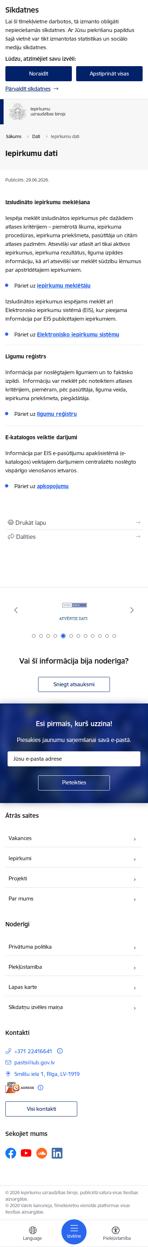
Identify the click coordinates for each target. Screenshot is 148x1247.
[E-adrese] (19, 1088)
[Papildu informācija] (60, 1051)
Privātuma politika (30, 946)
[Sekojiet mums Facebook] (10, 1153)
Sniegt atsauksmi (74, 684)
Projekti (18, 878)
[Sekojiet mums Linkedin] (57, 1153)
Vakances (20, 838)
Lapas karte (23, 987)
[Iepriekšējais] (16, 610)
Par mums (21, 898)
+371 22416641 (33, 1051)
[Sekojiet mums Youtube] (26, 1153)
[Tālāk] (132, 610)
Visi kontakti (41, 1108)
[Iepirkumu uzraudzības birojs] (65, 120)
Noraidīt (38, 73)
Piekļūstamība (25, 966)
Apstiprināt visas (109, 73)
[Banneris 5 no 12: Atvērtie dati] (74, 610)
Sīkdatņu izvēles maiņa (36, 1007)
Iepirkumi (20, 858)
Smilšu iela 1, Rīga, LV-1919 (47, 1074)
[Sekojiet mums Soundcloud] (41, 1153)
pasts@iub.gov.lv (34, 1062)
